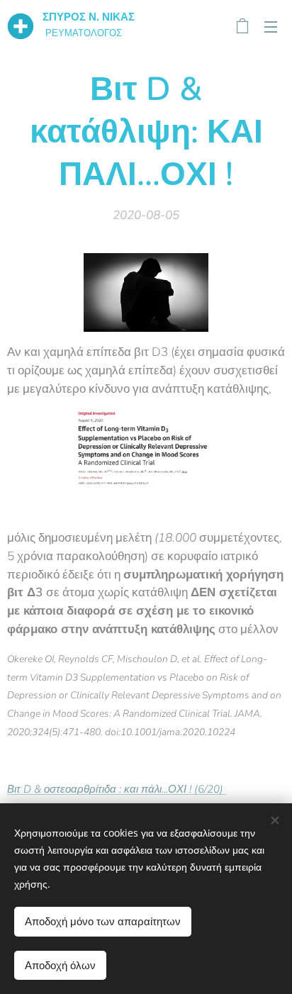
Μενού (271, 26)
